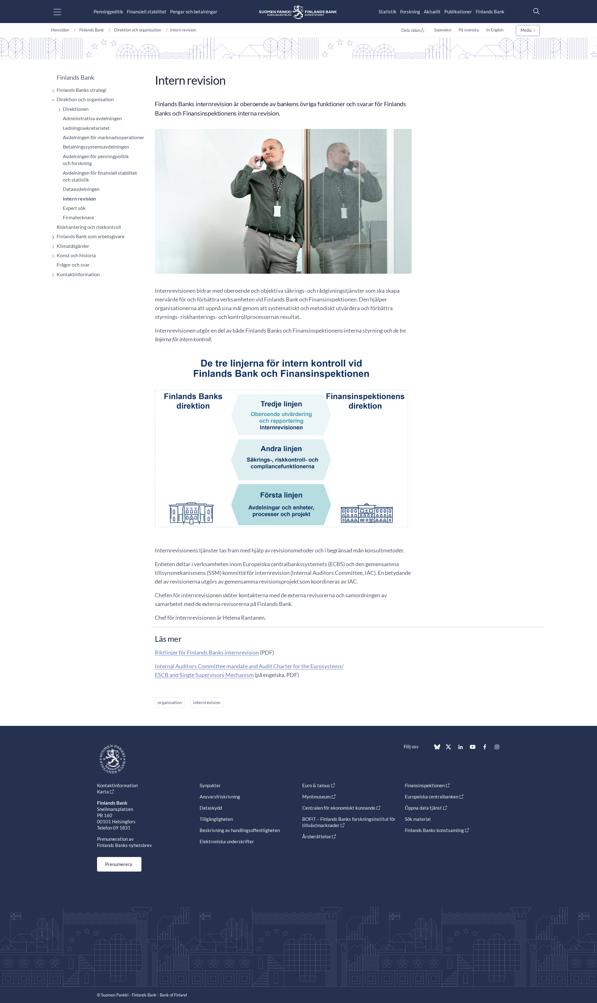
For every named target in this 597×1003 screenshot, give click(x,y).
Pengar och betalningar (193, 11)
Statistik (387, 11)
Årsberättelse (316, 836)
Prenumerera (118, 864)
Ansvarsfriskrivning (220, 796)
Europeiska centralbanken (431, 796)
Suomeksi (442, 29)
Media (526, 30)
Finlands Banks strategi (81, 90)
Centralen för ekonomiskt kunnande (338, 808)
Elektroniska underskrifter (227, 841)
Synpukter (210, 785)
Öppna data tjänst (423, 808)
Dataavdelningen (81, 189)
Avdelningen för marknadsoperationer (103, 137)
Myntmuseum (316, 796)
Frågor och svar (73, 264)
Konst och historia (76, 255)
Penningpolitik (108, 11)
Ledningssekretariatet (86, 128)
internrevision (206, 702)
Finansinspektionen (425, 785)
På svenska (469, 29)
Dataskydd (211, 808)
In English (494, 29)
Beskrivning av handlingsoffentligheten (240, 830)
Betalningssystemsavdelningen (96, 146)
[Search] (534, 11)
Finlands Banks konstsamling (434, 830)
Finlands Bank (490, 11)
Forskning (410, 11)
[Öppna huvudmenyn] (63, 11)
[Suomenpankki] (298, 11)
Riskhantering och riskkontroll (89, 227)
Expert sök (74, 208)
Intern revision (79, 198)
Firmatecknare (78, 217)
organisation (170, 702)
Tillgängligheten (216, 819)
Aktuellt (432, 11)
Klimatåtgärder (73, 246)
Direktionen (76, 109)
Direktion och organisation (137, 29)
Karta (103, 791)
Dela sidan (410, 30)
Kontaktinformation (78, 274)
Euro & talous (316, 785)
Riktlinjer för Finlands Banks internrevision (207, 652)
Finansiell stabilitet (146, 11)
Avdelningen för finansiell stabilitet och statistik (100, 176)
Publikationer (458, 11)
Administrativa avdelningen (92, 118)
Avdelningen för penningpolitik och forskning (96, 159)
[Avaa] (52, 90)
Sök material (418, 819)
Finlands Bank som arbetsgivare (90, 236)
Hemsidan (60, 29)
